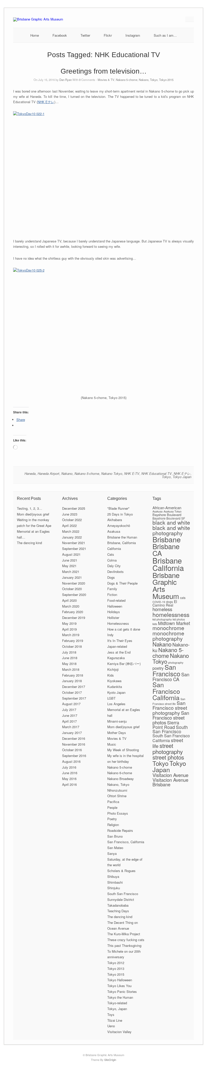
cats (183, 597)
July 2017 (69, 709)
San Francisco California (166, 691)
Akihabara (114, 519)
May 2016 (69, 778)
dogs (169, 601)
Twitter (85, 35)
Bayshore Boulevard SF (168, 518)
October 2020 (72, 588)
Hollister (113, 617)
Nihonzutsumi (117, 790)
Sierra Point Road (165, 724)
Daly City (114, 565)
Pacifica (113, 801)
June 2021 (69, 560)
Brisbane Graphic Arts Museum (165, 585)
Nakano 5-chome (126, 80)
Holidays (113, 611)
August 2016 (71, 761)
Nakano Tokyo (111, 473)
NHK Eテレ (46, 101)
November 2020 (73, 583)
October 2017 (72, 692)
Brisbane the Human (122, 537)
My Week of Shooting (123, 749)
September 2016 (74, 755)
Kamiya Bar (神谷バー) (124, 663)
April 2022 (69, 525)
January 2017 (72, 732)
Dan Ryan (65, 80)
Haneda (30, 473)
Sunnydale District (120, 899)
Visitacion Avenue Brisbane (170, 782)
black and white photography (171, 530)
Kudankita (114, 686)
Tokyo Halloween (119, 979)
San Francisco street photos (170, 717)
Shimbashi (115, 882)
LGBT (111, 698)
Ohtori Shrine (116, 795)
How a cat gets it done (123, 629)
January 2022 (72, 537)
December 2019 (73, 617)
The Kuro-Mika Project (123, 933)
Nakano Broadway (120, 778)
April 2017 (69, 721)
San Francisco (166, 670)
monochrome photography (168, 635)
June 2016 (69, 772)
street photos (168, 757)
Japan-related (117, 646)
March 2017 (70, 726)
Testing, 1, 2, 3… (29, 508)
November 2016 (73, 744)
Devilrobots (115, 571)
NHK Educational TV (156, 473)
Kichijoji (113, 669)
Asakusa (113, 531)
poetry (158, 668)
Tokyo (166, 476)
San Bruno (115, 836)
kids (154, 624)
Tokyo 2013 (115, 968)
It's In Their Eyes (119, 640)
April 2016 (69, 784)
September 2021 (74, 548)
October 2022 (72, 519)
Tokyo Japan (182, 476)
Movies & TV (106, 80)
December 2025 (73, 508)
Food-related (116, 600)
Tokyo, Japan (117, 1008)
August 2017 (71, 703)
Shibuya (113, 876)
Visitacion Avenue (170, 774)
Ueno (111, 1025)
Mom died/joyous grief (33, 514)
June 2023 (69, 514)
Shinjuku (113, 887)
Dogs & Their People (122, 583)
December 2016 (73, 738)
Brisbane (166, 539)
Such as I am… (165, 35)
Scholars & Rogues (121, 870)
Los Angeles (116, 703)
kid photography (162, 619)
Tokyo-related (117, 1002)
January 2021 (72, 577)
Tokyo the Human (120, 997)
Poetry (112, 818)
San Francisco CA (170, 676)
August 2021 (71, 554)
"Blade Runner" (118, 508)
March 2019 (70, 634)
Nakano (66, 473)
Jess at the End (119, 652)
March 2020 (70, 606)
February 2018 (72, 675)
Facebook (60, 35)
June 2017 (69, 715)
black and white (171, 522)
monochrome (168, 628)
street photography (167, 748)
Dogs (111, 577)
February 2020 (72, 611)
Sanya (112, 853)
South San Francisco (122, 893)
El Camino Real (164, 603)
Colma (112, 560)
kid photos (179, 619)
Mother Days (116, 732)
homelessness (170, 614)
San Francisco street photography (169, 707)
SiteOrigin (110, 1060)
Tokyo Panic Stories (122, 991)
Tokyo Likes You (119, 985)
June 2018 (69, 657)
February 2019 (72, 640)
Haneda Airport (48, 473)
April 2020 (69, 600)
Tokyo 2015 (166, 80)
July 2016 (69, 767)
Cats (110, 554)
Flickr (108, 35)
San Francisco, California (125, 841)
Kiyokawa (114, 680)
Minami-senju (117, 721)
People (112, 807)
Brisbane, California (121, 542)
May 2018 (69, 663)
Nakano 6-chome (119, 772)
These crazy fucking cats (125, 939)
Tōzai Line (114, 1020)
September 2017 (74, 698)
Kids (110, 675)
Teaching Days (118, 910)
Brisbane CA (165, 549)
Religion (113, 824)
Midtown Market (174, 623)
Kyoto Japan (116, 692)
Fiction (112, 594)
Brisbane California (168, 564)
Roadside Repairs (120, 830)
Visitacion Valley (119, 1031)
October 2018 (72, 646)
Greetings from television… (104, 71)
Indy (110, 634)
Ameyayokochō (118, 525)
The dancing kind (29, 542)
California (114, 548)
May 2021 (69, 565)
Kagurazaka (116, 657)
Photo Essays (117, 813)
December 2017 (73, 686)
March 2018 (70, 669)
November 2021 (73, 542)
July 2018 (69, 652)
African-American (166, 507)
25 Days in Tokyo (120, 514)
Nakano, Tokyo (148, 80)
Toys (110, 1014)
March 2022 (70, 531)
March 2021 (70, 571)
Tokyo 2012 (115, 962)
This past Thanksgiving (124, 945)
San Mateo (115, 847)
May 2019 (69, 623)
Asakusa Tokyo (173, 511)
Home (34, 35)
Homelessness (118, 623)
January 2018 (72, 680)
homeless (162, 609)
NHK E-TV (131, 473)
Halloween (114, 606)
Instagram (132, 35)
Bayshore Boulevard (166, 514)
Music (111, 744)
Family (112, 588)
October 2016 (72, 749)
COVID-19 (158, 602)
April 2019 (69, 629)
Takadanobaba (117, 905)
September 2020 (74, 594)
